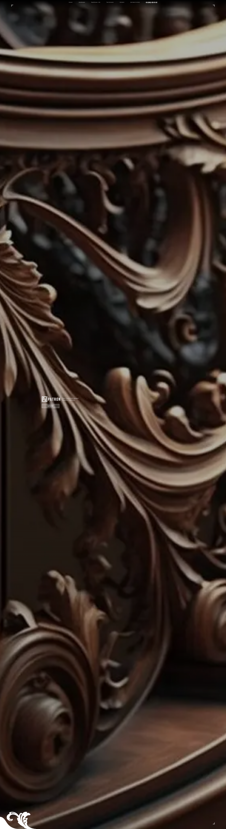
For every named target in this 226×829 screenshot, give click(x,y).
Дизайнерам (82, 2)
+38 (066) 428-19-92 (151, 2)
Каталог (71, 2)
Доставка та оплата (135, 2)
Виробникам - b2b (95, 2)
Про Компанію (110, 2)
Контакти (122, 2)
